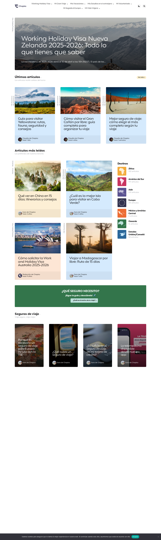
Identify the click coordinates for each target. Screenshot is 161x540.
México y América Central (137, 212)
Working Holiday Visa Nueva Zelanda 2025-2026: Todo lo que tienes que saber (64, 46)
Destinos (12, 171)
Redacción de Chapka (31, 274)
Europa (132, 200)
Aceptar (135, 536)
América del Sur (136, 179)
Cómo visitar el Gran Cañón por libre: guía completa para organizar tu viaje (79, 124)
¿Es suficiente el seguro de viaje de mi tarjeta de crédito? (97, 350)
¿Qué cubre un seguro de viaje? (62, 354)
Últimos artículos (28, 77)
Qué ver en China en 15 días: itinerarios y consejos (37, 197)
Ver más (141, 77)
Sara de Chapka (29, 212)
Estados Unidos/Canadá (136, 233)
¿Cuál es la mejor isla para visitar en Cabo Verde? (85, 199)
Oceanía (132, 221)
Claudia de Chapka (30, 138)
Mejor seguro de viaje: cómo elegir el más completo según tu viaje (125, 124)
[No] (158, 537)
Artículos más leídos (30, 150)
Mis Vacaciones (12, 101)
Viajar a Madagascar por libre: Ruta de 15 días (88, 260)
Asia (130, 189)
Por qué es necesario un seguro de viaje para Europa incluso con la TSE (28, 348)
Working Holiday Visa (12, 24)
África (131, 168)
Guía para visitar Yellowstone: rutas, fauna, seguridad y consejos (32, 124)
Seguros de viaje (27, 314)
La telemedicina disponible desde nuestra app (131, 350)
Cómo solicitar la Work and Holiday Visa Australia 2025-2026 (34, 262)
